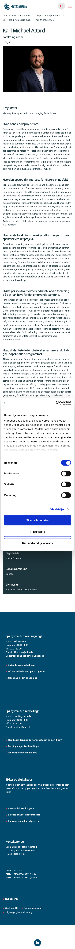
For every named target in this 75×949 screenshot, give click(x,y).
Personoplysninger (33, 908)
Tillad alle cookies (37, 520)
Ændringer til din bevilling (22, 752)
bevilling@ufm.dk (21, 727)
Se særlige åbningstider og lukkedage (25, 656)
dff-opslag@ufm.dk (23, 652)
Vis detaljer (57, 509)
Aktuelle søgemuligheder (21, 665)
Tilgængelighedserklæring (18, 912)
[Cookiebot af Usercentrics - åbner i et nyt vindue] (55, 403)
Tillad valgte (37, 531)
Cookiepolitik (12, 908)
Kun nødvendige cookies (37, 543)
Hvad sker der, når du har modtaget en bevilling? (35, 740)
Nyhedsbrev (11, 899)
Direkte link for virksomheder (24, 814)
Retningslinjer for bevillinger (24, 746)
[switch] (66, 473)
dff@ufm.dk (19, 854)
